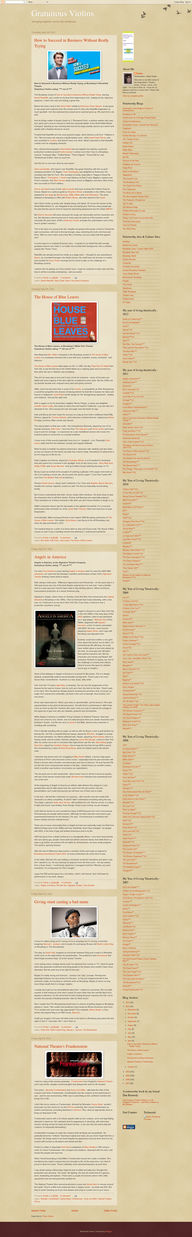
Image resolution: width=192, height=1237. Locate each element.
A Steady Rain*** (129, 612)
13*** (125, 745)
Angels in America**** (131, 379)
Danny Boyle (97, 1104)
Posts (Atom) (48, 1216)
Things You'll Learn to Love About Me (138, 218)
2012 (128, 1002)
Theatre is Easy (129, 214)
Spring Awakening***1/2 (132, 694)
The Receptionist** (130, 863)
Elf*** (125, 511)
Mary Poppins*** (129, 934)
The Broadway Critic (131, 182)
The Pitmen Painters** (132, 561)
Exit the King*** (129, 630)
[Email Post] (75, 278)
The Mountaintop (90, 1030)
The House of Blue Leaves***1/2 (136, 451)
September (132, 1021)
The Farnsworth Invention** (134, 979)
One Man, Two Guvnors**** (134, 344)
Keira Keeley (98, 737)
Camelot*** (127, 504)
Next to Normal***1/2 (131, 669)
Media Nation (128, 146)
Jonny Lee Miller (78, 1090)
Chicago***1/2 (128, 400)
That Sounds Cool (130, 179)
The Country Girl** (130, 849)
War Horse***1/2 (129, 472)
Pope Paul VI (97, 366)
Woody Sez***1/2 (130, 362)
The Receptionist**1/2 (131, 982)
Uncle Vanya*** (129, 358)
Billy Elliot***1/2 (129, 752)
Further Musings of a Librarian (135, 136)
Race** (125, 676)
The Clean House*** (131, 968)
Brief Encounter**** (130, 500)
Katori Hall (50, 953)
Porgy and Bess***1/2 (131, 431)
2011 (128, 1006)
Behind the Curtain (130, 245)
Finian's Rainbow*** (130, 640)
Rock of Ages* (128, 687)
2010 (128, 1072)
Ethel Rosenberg (68, 748)
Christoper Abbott (76, 460)
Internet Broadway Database (134, 270)
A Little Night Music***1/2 (133, 605)
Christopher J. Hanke (57, 178)
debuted (38, 600)
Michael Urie (100, 620)
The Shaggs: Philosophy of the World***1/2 (140, 469)
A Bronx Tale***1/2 (130, 489)
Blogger (109, 1231)
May (130, 1037)
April (130, 1041)
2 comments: (66, 278)
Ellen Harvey (59, 180)
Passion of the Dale (131, 161)
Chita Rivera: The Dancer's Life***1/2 (138, 898)
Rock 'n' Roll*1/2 (129, 948)
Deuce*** (126, 909)
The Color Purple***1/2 (132, 972)
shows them (92, 1184)
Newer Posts (38, 1210)
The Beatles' (49, 478)
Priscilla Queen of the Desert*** (135, 435)
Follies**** (127, 414)
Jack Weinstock (91, 195)
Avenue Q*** (128, 619)
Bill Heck (90, 734)
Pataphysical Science (131, 164)
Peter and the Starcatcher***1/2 (135, 348)
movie (102, 198)
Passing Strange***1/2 (132, 813)
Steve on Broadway (131, 171)
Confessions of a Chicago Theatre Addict (139, 118)
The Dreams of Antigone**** (134, 853)
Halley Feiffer (40, 466)
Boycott (75, 1013)
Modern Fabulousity (131, 153)
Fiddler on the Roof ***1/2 (133, 637)
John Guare (64, 540)
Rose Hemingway (71, 172)
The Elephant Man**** (131, 975)
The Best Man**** (130, 351)
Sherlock (77, 1110)
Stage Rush (127, 168)
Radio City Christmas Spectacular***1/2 (139, 817)
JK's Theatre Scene (131, 139)
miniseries (38, 574)
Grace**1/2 (127, 648)
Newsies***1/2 (128, 337)
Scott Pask (58, 395)
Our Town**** (128, 673)
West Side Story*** (130, 725)
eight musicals (68, 189)
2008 (128, 1080)
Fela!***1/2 (127, 518)
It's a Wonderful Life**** (132, 525)
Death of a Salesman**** (133, 319)
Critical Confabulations (132, 121)
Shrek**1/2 (127, 835)
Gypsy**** (127, 785)
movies (78, 389)
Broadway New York (131, 252)
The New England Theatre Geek (136, 196)
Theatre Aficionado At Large (134, 211)
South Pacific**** (129, 838)
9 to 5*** (126, 598)
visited (106, 366)
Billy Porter (79, 757)
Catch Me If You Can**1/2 (133, 397)
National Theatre (105, 1081)
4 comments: (67, 883)
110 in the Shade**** (131, 887)
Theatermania (128, 299)
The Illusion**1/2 (129, 455)
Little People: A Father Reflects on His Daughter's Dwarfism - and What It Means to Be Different (141, 1102)
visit (60, 478)
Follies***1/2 (128, 774)
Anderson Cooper (71, 220)
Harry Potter (59, 281)
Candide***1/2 (128, 393)
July (130, 1029)
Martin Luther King (105, 944)
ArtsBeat (126, 242)
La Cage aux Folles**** (132, 536)
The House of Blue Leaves (56, 296)
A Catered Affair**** (130, 749)
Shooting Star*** (129, 691)
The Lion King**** (130, 860)
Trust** (125, 572)
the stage (49, 195)
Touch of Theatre (129, 225)
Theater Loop (128, 295)
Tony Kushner (49, 571)
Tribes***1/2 (127, 355)
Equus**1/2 (127, 770)
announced (102, 955)
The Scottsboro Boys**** (133, 564)
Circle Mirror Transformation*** (135, 407)
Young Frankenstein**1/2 (133, 990)
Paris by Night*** (129, 810)
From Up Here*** (129, 777)
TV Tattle (126, 302)
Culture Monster (129, 259)
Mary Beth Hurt (106, 463)
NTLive (71, 1107)
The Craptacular (129, 189)
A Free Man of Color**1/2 (133, 493)
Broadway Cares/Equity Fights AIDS (50, 854)
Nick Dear (65, 1147)
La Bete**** (127, 532)
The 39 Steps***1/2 (130, 701)
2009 (128, 1076)
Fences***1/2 (128, 633)
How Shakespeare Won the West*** (137, 792)
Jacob (71, 722)
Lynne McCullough (87, 740)
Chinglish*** (127, 404)
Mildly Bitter (127, 150)
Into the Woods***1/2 (131, 333)
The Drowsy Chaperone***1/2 (134, 856)
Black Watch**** (129, 756)
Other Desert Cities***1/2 (133, 427)
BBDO (108, 209)
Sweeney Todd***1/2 (131, 955)
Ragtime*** (127, 680)
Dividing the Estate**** (132, 767)
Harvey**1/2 (127, 330)
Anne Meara (70, 520)
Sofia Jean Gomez (62, 802)
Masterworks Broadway (132, 277)
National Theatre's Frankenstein (60, 1046)
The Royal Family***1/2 (132, 714)
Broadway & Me (129, 114)
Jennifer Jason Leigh (43, 406)
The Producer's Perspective (134, 200)
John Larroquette (42, 169)
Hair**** (126, 651)
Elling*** (126, 514)
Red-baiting (101, 742)
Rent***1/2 (127, 820)
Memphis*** (127, 666)
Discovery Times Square (91, 106)
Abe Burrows (62, 195)
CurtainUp (127, 263)
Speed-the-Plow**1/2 (131, 846)
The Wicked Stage (130, 207)
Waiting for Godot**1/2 (132, 721)
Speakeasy (127, 288)
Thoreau (82, 509)
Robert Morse (72, 198)
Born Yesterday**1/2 (131, 389)
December (132, 1010)
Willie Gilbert (74, 195)
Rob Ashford (65, 149)
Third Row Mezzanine (131, 222)
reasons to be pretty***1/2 (133, 683)
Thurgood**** (128, 871)
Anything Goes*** (130, 382)
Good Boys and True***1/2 (133, 781)
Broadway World (129, 256)
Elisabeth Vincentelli (131, 267)
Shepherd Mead (75, 192)
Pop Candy (127, 284)
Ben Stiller (52, 355)
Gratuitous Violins (62, 13)
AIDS (80, 617)
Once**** (126, 341)
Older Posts (110, 1210)
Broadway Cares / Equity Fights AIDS (138, 249)
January (131, 1067)
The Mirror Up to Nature (132, 193)
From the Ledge (129, 132)
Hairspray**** (128, 788)
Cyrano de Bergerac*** (132, 905)
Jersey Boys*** (129, 529)
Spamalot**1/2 (128, 842)
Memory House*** (130, 937)
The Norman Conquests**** (134, 711)
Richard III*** (128, 824)
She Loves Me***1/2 (131, 831)
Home (74, 1210)
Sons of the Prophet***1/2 (133, 442)
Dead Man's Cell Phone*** (133, 507)
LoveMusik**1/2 (129, 927)
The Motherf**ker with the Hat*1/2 (136, 458)
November (132, 1014)
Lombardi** (127, 543)
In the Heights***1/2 (131, 795)
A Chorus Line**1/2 (130, 601)
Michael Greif (77, 777)
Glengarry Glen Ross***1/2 (133, 521)
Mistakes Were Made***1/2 (134, 550)
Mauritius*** (127, 546)
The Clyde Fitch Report (132, 186)
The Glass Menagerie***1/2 (134, 557)
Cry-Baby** (127, 763)
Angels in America (50, 556)
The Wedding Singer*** (132, 867)
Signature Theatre (75, 885)
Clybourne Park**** (130, 411)
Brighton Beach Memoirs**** (134, 626)
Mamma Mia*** (129, 930)
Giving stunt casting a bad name (61, 901)
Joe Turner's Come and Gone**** (136, 655)
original (110, 597)
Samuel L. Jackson (51, 944)
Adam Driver (92, 631)
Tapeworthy (127, 175)
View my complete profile (133, 96)
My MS (126, 157)
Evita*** (126, 326)
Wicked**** (127, 729)
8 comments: (66, 1196)
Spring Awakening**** (131, 952)
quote (70, 509)
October (131, 1017)
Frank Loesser (66, 152)
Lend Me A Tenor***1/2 (132, 539)
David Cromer (48, 483)
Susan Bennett (57, 466)
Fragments (127, 128)
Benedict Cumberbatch (56, 1090)
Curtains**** (127, 902)
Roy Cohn (38, 745)
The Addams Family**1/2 (133, 554)
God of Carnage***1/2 (131, 644)
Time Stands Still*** (131, 568)
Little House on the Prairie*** (134, 799)
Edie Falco (56, 429)
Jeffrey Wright (95, 1010)
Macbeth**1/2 (128, 802)
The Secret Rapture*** (132, 718)
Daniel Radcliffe (41, 98)
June (130, 1033)
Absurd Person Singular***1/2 (135, 496)
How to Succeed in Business (77, 281)
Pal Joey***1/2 (129, 806)
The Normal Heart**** (131, 465)
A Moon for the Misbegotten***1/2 (136, 891)
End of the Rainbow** (131, 323)
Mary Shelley (90, 1147)
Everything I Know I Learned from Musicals (140, 125)
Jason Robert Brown (131, 274)
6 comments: (67, 1027)
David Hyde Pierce (97, 138)
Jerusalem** (128, 424)
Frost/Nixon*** (128, 912)
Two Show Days (129, 229)
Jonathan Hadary (61, 745)
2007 (128, 1083)
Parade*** (127, 944)
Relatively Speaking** (131, 438)
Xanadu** (126, 581)
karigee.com (128, 143)
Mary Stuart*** (128, 662)
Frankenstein (77, 1199)
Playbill (126, 281)
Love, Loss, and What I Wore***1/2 (137, 658)
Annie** (126, 615)
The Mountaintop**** (131, 462)
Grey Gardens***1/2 (131, 916)
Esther (140, 73)
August (131, 1025)
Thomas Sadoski (58, 417)
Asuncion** (127, 386)
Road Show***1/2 (130, 827)
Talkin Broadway (129, 292)
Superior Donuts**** (131, 698)
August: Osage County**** (133, 894)
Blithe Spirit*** (128, 623)
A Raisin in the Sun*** (131, 608)
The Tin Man (128, 204)
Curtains (53, 140)
